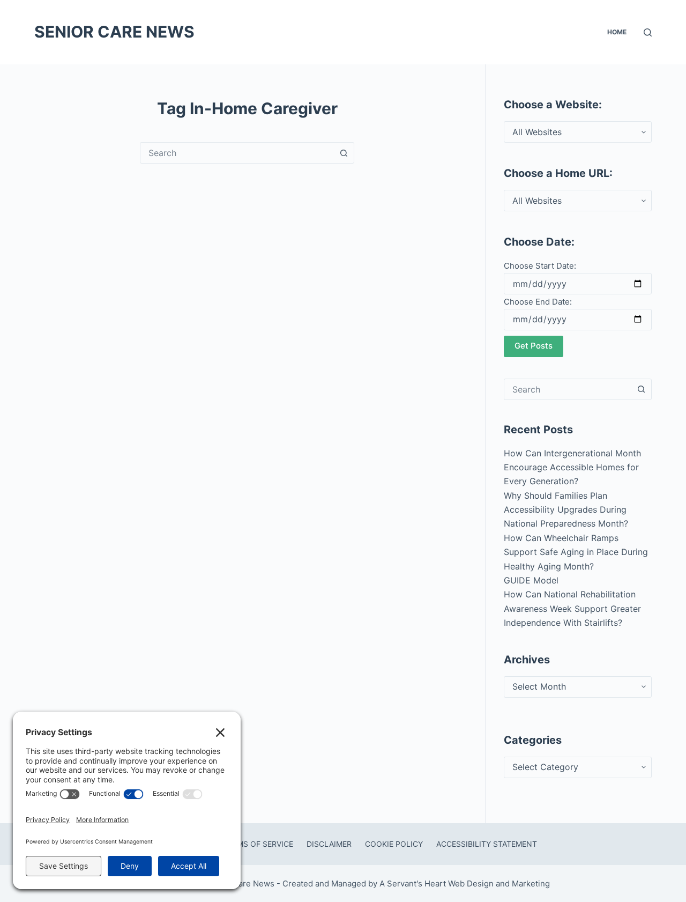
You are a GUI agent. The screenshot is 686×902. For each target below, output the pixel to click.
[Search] (648, 32)
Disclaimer (329, 843)
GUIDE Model (531, 580)
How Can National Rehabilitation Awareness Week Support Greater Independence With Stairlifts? (572, 608)
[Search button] (343, 153)
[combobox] (236, 153)
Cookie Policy (394, 843)
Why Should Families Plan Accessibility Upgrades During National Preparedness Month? (566, 509)
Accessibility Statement (486, 843)
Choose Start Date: (540, 266)
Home (617, 32)
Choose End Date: (538, 302)
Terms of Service (258, 843)
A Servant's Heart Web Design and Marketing (465, 883)
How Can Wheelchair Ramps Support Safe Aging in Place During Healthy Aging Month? (576, 552)
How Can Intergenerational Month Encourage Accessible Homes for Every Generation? (572, 467)
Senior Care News (114, 31)
